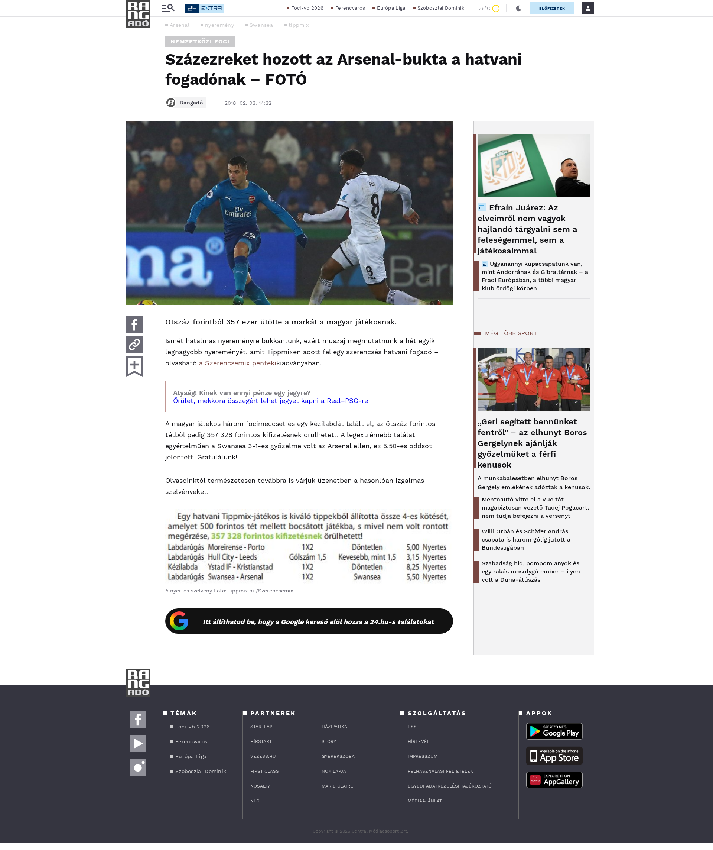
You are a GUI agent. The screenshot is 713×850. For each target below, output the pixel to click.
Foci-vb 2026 (307, 8)
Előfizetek (552, 8)
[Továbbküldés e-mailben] (134, 344)
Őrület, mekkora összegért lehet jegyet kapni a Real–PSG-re (270, 400)
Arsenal (179, 25)
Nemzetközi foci (199, 41)
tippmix (299, 25)
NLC (254, 801)
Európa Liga (391, 8)
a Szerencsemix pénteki (237, 363)
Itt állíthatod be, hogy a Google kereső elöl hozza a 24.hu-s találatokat (318, 622)
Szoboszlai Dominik (440, 8)
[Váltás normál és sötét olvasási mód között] (518, 8)
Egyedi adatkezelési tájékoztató (450, 786)
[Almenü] (168, 8)
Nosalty (260, 786)
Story (329, 741)
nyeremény (219, 25)
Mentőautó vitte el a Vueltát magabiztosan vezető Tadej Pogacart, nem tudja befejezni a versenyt (535, 507)
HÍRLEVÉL (419, 741)
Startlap (261, 726)
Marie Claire (337, 786)
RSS (412, 726)
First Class (264, 771)
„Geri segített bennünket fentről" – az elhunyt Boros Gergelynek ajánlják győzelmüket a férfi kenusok (532, 443)
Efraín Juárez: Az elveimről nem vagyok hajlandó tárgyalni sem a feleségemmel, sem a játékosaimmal (527, 229)
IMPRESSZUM (422, 756)
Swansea (261, 25)
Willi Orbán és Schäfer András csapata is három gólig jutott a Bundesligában (526, 539)
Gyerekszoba (338, 756)
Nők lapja (334, 771)
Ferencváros (350, 8)
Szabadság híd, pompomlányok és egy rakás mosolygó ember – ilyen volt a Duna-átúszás (531, 571)
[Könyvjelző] (134, 366)
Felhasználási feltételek (440, 771)
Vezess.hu (263, 756)
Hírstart (261, 741)
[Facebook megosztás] (134, 324)
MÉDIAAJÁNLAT (425, 801)
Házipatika (334, 726)
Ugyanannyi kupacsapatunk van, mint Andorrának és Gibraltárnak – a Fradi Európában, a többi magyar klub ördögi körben (535, 276)
